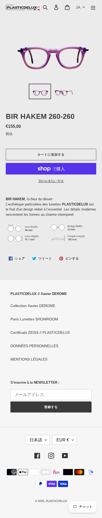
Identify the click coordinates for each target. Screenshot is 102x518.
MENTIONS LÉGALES (28, 359)
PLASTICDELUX (56, 501)
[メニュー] (93, 7)
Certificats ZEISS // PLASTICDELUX (40, 332)
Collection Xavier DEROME (32, 306)
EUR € (62, 440)
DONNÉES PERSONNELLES (34, 346)
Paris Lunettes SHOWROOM (34, 319)
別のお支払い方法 (51, 181)
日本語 (36, 440)
